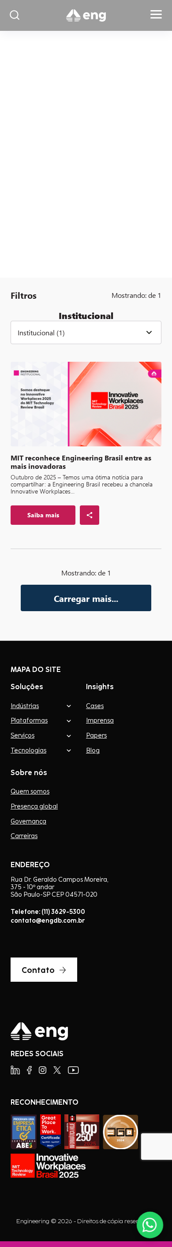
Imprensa (100, 720)
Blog (93, 750)
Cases (95, 705)
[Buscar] (14, 15)
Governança (28, 821)
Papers (96, 735)
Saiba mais (43, 229)
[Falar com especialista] (150, 1225)
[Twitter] (57, 1070)
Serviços (22, 735)
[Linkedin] (15, 1070)
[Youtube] (73, 1070)
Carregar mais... (86, 598)
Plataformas (29, 720)
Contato (38, 970)
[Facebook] (29, 1070)
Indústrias (25, 705)
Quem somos (30, 791)
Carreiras (24, 835)
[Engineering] (86, 15)
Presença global (34, 806)
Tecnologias (28, 750)
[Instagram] (42, 1070)
